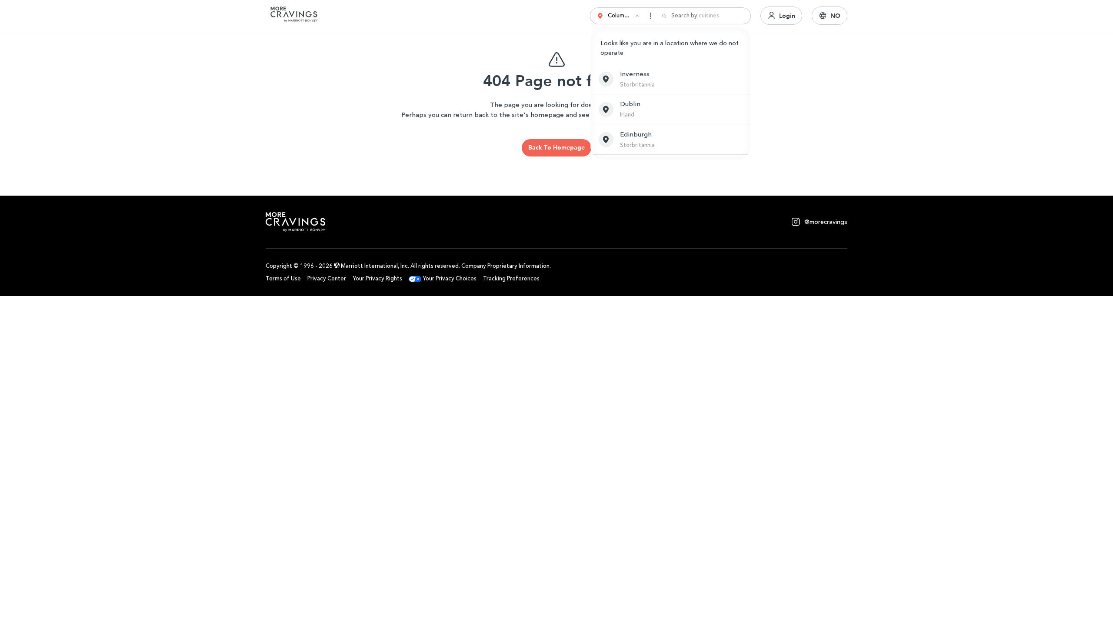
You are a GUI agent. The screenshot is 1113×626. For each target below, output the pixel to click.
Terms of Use (283, 278)
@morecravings (825, 222)
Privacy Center (326, 278)
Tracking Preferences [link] (511, 278)
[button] (670, 79)
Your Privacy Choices (449, 278)
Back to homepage (556, 147)
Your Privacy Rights (377, 278)
